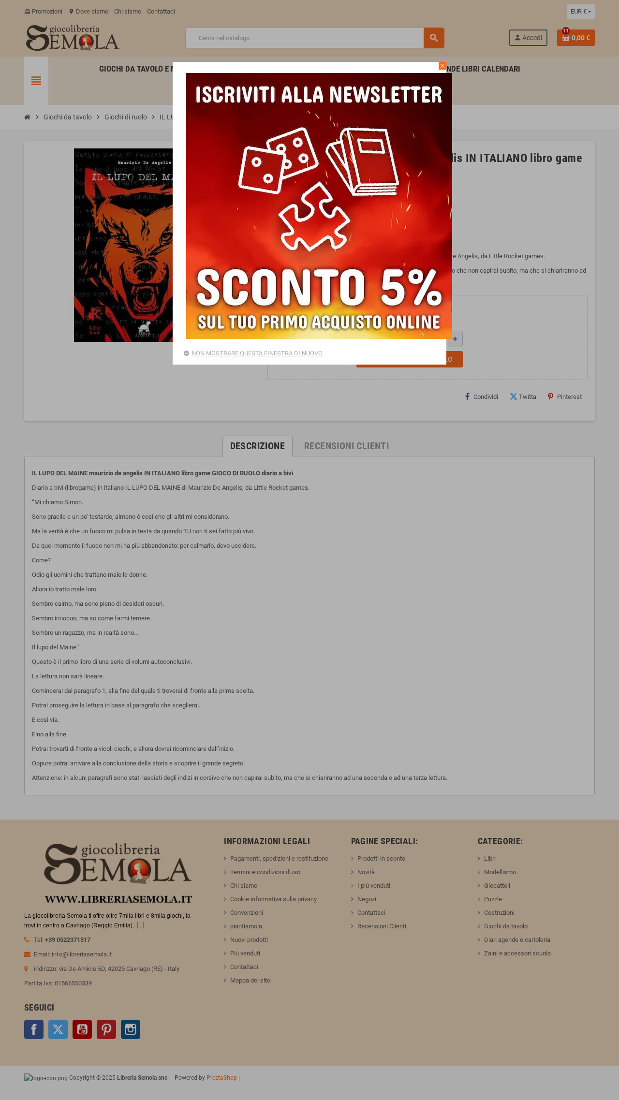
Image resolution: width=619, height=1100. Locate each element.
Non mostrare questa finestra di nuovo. (258, 353)
